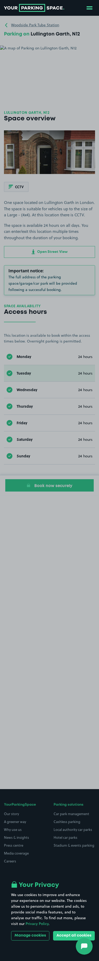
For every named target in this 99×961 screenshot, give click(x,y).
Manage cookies (30, 935)
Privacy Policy (37, 923)
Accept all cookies (73, 935)
